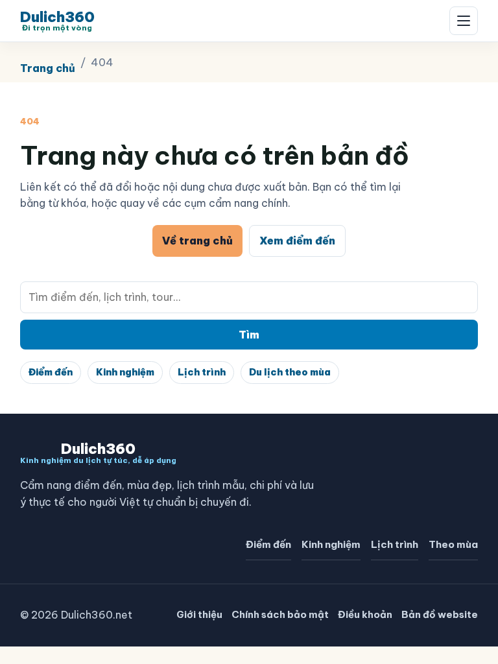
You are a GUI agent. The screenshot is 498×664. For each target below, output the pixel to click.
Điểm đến (51, 372)
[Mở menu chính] (463, 20)
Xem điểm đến (297, 240)
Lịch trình (202, 372)
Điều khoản (365, 614)
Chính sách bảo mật (280, 614)
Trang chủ (47, 68)
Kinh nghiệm (125, 372)
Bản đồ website (439, 614)
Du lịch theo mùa (290, 372)
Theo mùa (453, 544)
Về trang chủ (197, 240)
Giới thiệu (199, 614)
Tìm (249, 334)
